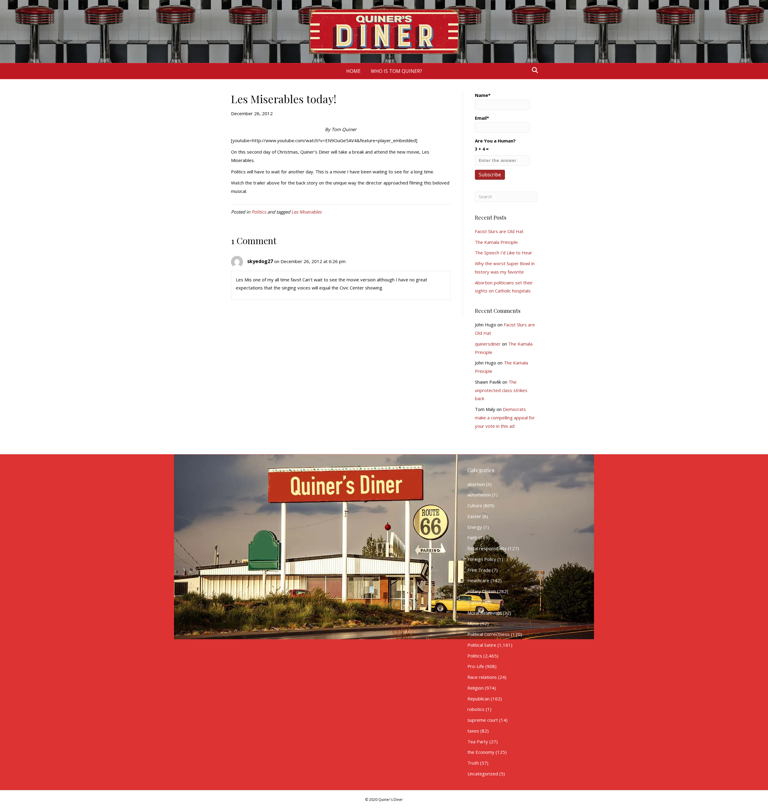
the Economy (480, 752)
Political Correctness (488, 634)
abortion (476, 484)
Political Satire (481, 645)
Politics (258, 212)
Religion (475, 688)
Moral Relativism (484, 613)
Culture (474, 505)
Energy (474, 527)
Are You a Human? (495, 145)
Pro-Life (475, 666)
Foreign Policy (481, 559)
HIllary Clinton (481, 591)
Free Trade (479, 570)
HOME (353, 71)
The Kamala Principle (496, 242)
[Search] (533, 70)
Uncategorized (482, 774)
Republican (478, 699)
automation (479, 495)
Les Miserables (306, 212)
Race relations (482, 677)
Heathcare (478, 580)
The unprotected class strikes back (501, 390)
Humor (474, 602)
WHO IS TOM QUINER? (396, 71)
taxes (473, 731)
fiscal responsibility (487, 548)
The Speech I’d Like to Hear (503, 253)
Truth (473, 763)
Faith (472, 538)
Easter (474, 516)
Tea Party (477, 742)
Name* (482, 95)
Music (473, 623)
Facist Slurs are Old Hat (499, 231)
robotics (475, 709)
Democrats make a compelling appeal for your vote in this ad (505, 417)
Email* (482, 118)
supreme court (482, 720)
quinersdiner (488, 344)
